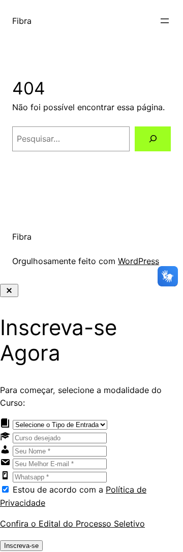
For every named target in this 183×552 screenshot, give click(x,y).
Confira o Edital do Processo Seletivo (72, 523)
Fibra (22, 21)
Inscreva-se (21, 545)
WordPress (138, 261)
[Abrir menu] (165, 21)
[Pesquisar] (153, 138)
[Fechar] (9, 290)
